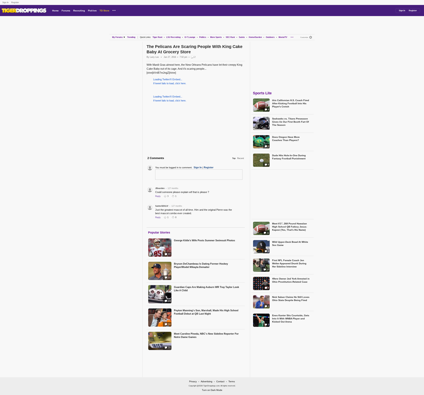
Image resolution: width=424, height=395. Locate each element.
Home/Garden (255, 37)
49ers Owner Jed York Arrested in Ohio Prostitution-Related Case (291, 280)
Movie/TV (283, 37)
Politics (202, 37)
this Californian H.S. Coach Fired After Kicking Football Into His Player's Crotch (290, 103)
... (114, 10)
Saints (242, 37)
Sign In (5, 2)
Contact (220, 381)
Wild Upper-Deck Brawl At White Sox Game (290, 243)
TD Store (104, 10)
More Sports (216, 37)
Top (234, 158)
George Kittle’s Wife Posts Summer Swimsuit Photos (204, 240)
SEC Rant (230, 37)
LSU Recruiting (173, 37)
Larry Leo (154, 57)
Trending (131, 37)
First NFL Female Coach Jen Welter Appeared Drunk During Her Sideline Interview (289, 263)
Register (15, 2)
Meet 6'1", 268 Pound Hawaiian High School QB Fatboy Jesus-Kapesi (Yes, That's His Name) (289, 226)
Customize (304, 37)
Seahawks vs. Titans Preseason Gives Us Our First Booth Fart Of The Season (290, 121)
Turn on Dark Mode (212, 390)
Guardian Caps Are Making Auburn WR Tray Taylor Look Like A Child (206, 289)
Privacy (193, 381)
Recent (240, 158)
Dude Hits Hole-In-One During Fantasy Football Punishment (289, 157)
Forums (66, 10)
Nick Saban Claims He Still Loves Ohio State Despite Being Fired (290, 299)
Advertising (206, 381)
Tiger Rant (157, 37)
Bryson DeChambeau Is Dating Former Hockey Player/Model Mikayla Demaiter (201, 265)
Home (55, 10)
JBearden (159, 188)
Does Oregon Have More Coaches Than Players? (286, 138)
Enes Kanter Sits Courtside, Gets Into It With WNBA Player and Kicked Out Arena (290, 318)
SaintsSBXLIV (161, 206)
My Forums (117, 37)
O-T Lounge (190, 37)
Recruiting (79, 10)
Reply (158, 196)
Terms (231, 381)
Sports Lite (262, 93)
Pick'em (92, 10)
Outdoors (270, 37)
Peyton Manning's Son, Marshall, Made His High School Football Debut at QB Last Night (206, 312)
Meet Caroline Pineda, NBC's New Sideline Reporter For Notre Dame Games (206, 335)
